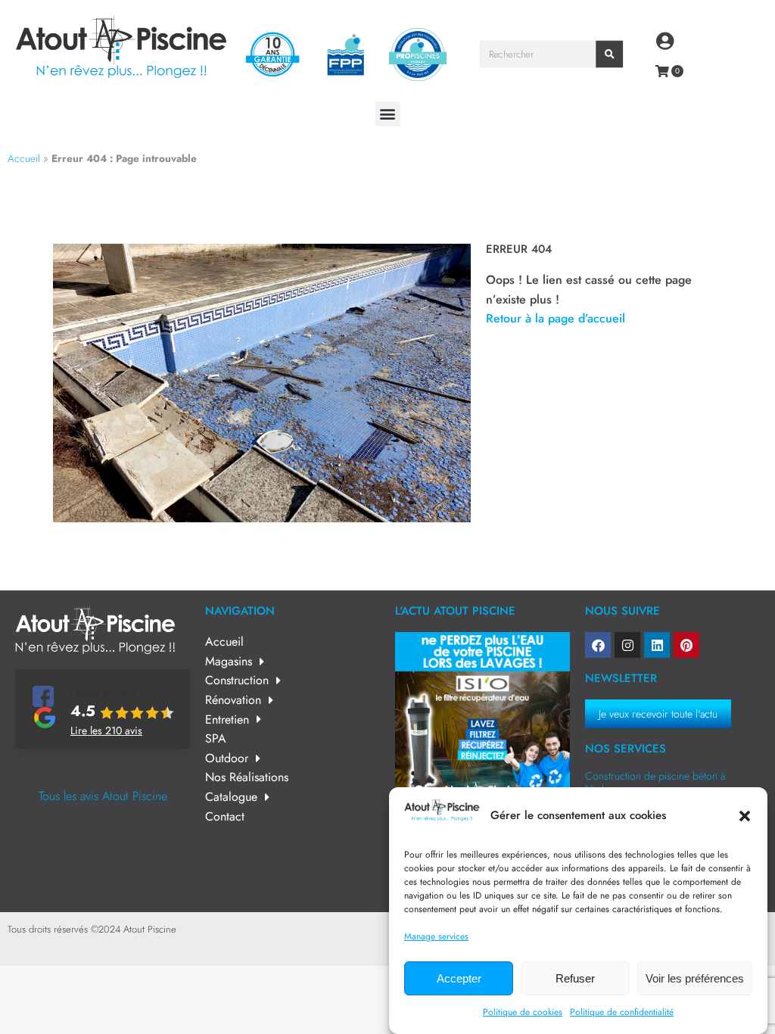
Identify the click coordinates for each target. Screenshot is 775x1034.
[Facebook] (598, 645)
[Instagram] (627, 645)
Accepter (459, 978)
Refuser (575, 978)
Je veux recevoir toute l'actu (658, 713)
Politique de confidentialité (622, 1012)
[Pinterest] (686, 645)
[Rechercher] (609, 54)
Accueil (24, 158)
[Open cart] (662, 71)
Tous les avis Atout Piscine (103, 796)
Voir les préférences (695, 978)
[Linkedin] (657, 645)
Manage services (436, 936)
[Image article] (482, 719)
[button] (744, 816)
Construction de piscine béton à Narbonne (655, 782)
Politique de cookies (522, 1012)
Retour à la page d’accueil (555, 318)
